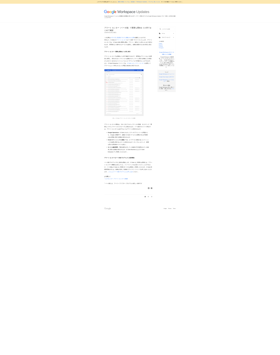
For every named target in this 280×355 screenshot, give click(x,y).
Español (161, 45)
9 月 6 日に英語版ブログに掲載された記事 (122, 37)
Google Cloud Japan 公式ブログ (166, 76)
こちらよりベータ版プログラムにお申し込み (120, 171)
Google (165, 208)
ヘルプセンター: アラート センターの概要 (116, 178)
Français (161, 46)
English (160, 43)
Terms (174, 208)
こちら (172, 88)
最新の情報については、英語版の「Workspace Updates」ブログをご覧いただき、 (139, 1)
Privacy (170, 208)
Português (161, 47)
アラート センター (121, 40)
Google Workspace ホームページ (166, 74)
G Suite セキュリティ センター (135, 63)
